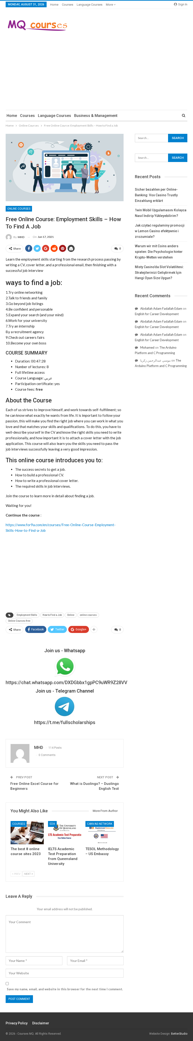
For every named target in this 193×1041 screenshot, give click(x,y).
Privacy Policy (17, 1023)
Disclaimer (40, 1023)
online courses (88, 615)
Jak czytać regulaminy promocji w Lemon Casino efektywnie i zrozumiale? (160, 231)
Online (70, 615)
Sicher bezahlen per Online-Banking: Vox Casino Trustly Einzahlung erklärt (156, 195)
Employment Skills (27, 615)
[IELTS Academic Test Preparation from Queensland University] (64, 832)
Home (54, 4)
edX (52, 823)
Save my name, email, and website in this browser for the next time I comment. (65, 989)
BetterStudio (179, 1033)
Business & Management (95, 115)
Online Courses (18, 208)
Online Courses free (19, 621)
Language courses (89, 4)
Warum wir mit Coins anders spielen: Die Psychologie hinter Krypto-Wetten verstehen (159, 251)
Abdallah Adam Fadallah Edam (161, 308)
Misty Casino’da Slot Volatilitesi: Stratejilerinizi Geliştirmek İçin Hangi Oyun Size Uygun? (159, 272)
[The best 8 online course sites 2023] (27, 832)
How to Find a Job (52, 615)
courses (67, 4)
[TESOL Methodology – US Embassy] (102, 832)
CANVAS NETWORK (99, 823)
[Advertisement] (96, 70)
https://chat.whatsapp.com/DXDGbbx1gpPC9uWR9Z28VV (66, 682)
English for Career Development (157, 314)
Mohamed (147, 347)
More (110, 4)
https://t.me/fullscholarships (64, 722)
